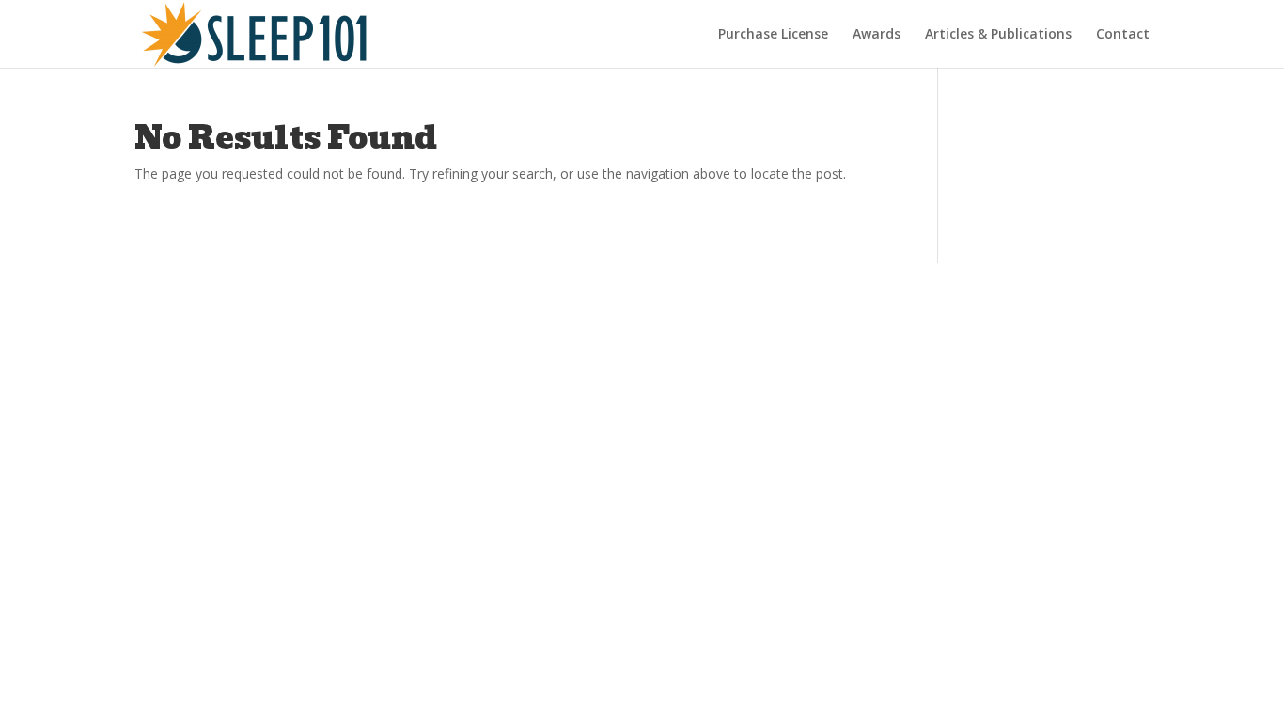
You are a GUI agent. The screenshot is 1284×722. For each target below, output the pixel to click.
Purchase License (773, 34)
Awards (876, 34)
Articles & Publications (998, 34)
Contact (1123, 34)
